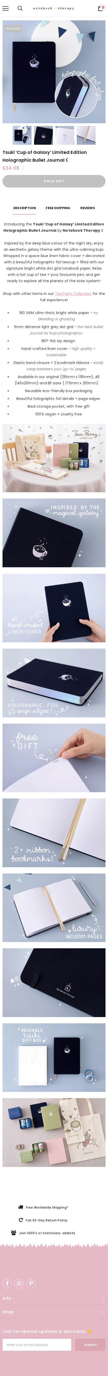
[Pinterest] (31, 1283)
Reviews (87, 208)
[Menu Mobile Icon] (6, 9)
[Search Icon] (20, 8)
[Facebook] (7, 1283)
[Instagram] (19, 1283)
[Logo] (56, 8)
